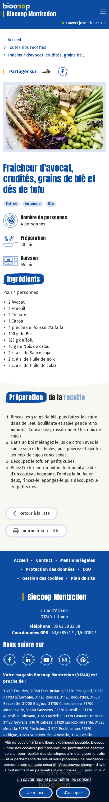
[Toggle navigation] (103, 13)
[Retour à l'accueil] (16, 7)
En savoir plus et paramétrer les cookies (54, 779)
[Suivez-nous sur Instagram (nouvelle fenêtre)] (64, 660)
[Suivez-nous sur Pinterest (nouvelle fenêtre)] (82, 660)
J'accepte (73, 792)
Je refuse (35, 792)
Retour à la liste (34, 513)
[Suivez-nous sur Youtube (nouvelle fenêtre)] (46, 660)
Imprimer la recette (40, 530)
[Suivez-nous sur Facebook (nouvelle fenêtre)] (9, 660)
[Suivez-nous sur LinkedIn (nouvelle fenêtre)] (28, 660)
